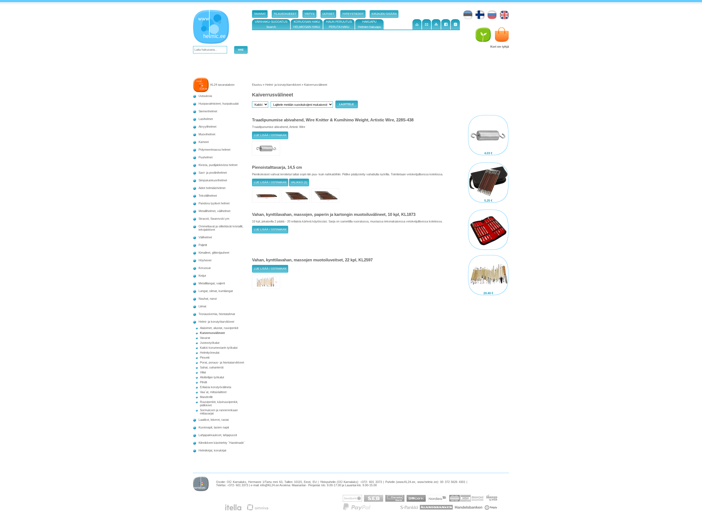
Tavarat (260, 13)
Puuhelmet (206, 157)
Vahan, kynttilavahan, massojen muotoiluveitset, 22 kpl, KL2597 (312, 260)
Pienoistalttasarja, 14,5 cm (277, 167)
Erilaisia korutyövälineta (215, 387)
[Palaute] (426, 24)
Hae (241, 49)
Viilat (203, 372)
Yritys (309, 13)
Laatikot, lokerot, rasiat (214, 419)
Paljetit (203, 245)
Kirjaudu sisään (384, 13)
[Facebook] (445, 24)
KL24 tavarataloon (222, 84)
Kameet (204, 142)
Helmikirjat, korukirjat (212, 450)
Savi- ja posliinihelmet (213, 172)
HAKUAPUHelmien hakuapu (369, 24)
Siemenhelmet (208, 111)
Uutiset (328, 13)
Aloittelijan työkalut (212, 377)
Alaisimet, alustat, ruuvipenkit (219, 328)
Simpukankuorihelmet (213, 180)
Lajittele (346, 104)
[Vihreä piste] (483, 34)
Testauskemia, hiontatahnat (217, 314)
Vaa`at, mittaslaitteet (213, 392)
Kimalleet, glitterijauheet (214, 252)
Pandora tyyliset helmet (214, 203)
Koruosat (205, 268)
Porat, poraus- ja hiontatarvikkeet (222, 362)
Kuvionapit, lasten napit (214, 427)
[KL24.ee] (212, 28)
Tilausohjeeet (285, 13)
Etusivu (257, 84)
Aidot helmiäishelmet (212, 188)
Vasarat (205, 337)
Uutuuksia (205, 96)
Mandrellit (206, 397)
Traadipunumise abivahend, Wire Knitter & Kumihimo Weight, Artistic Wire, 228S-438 (333, 120)
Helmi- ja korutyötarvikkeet (216, 321)
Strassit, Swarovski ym (214, 218)
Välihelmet (205, 237)
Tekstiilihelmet (208, 195)
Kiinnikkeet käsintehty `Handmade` (222, 442)
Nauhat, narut (208, 298)
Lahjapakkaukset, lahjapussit (218, 435)
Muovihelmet (207, 134)
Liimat (202, 306)
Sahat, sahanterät (211, 367)
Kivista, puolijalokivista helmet (218, 165)
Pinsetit (205, 357)
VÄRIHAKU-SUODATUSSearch (271, 24)
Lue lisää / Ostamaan (270, 135)
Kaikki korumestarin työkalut (218, 347)
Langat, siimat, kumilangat (216, 291)
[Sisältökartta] (436, 24)
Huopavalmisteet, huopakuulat (219, 103)
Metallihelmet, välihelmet (214, 211)
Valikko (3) (299, 182)
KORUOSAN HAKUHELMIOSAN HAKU (306, 24)
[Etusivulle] (416, 24)
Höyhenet (205, 260)
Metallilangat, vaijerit (212, 283)
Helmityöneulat (209, 352)
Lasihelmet (206, 119)
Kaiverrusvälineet (212, 332)
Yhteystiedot (353, 13)
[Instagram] (455, 24)
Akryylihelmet (207, 126)
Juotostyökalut (209, 342)
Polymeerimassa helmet (214, 149)
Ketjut (202, 275)
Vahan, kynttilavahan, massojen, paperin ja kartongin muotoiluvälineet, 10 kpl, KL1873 (333, 214)
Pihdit (203, 382)
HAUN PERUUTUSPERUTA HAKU (339, 24)
